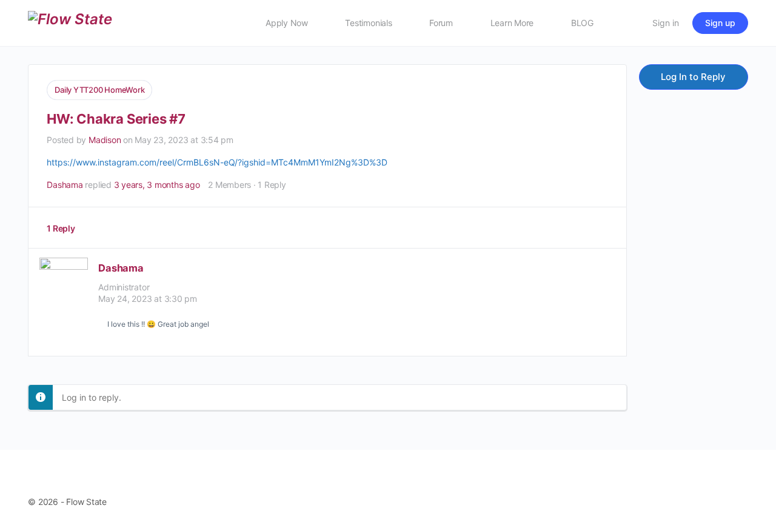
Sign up (720, 23)
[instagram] (682, 488)
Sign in (665, 23)
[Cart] (629, 23)
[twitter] (710, 488)
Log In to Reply (693, 76)
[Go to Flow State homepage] (70, 22)
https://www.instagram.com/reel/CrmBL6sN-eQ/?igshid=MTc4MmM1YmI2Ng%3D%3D (217, 162)
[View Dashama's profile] (63, 297)
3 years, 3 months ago (157, 184)
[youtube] (738, 488)
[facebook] (654, 488)
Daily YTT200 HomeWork (99, 90)
